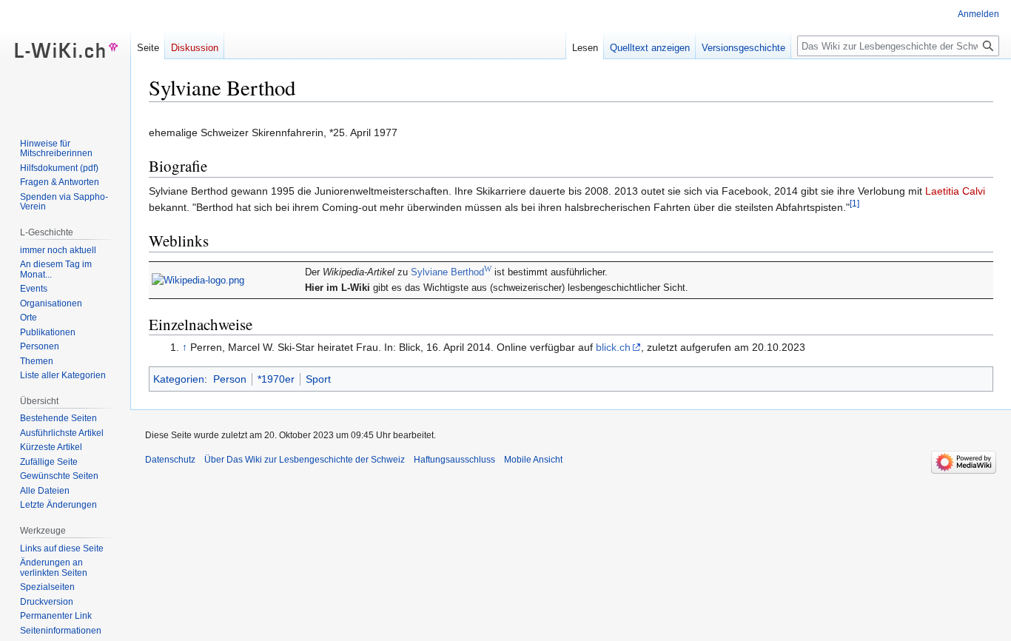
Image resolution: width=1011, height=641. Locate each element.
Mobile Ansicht (533, 459)
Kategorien (178, 379)
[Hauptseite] (65, 59)
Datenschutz (170, 459)
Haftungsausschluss (454, 459)
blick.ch (613, 347)
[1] (854, 203)
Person (229, 379)
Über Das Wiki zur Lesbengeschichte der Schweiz (304, 459)
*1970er (276, 379)
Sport (318, 379)
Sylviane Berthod (451, 272)
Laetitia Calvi (955, 191)
